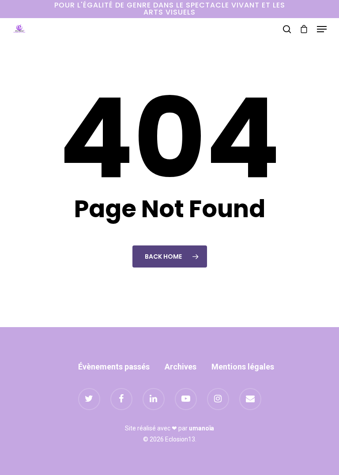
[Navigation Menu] (322, 29)
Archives (180, 366)
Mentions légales (242, 366)
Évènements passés (114, 366)
